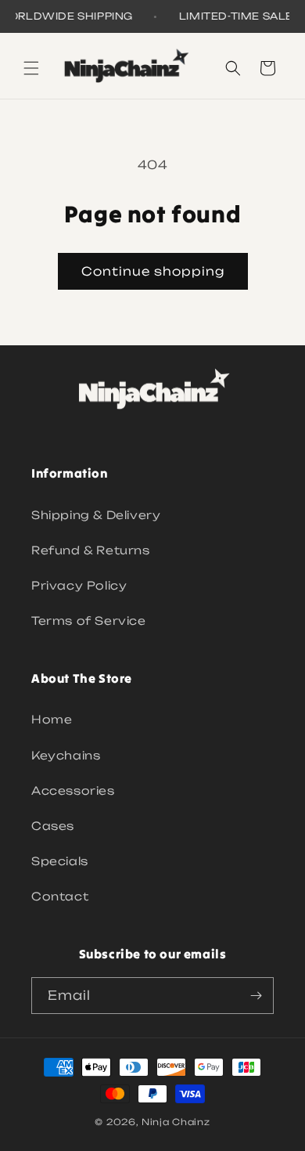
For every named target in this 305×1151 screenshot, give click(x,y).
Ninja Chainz (176, 1122)
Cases (52, 825)
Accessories (73, 790)
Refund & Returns (90, 550)
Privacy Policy (79, 585)
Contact (59, 896)
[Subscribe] (256, 995)
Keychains (65, 755)
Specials (59, 861)
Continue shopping (152, 271)
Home (51, 719)
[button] (31, 68)
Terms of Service (88, 620)
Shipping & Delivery (95, 514)
